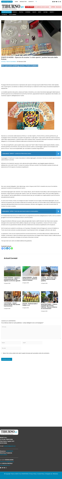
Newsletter (23, 1)
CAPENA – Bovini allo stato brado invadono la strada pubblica (47, 7)
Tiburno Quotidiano (6, 12)
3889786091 (9, 451)
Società (52, 12)
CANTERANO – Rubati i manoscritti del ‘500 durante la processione (12, 304)
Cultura (45, 12)
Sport (39, 12)
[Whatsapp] (12, 248)
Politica (21, 12)
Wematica (55, 473)
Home (16, 1)
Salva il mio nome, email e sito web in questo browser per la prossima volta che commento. (26, 353)
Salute (34, 12)
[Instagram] (58, 1)
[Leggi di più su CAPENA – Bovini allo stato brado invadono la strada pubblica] (49, 271)
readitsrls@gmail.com (9, 446)
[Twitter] (54, 1)
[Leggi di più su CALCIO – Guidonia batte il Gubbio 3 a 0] (30, 296)
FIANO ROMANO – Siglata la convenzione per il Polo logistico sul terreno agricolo (12, 279)
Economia (27, 12)
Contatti (31, 1)
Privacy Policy (32, 473)
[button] (36, 1)
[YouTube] (56, 1)
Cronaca (14, 12)
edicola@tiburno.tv (5, 465)
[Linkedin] (7, 248)
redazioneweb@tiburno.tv (7, 461)
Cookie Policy (40, 473)
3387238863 (3, 454)
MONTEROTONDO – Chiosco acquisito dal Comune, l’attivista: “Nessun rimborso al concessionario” (49, 306)
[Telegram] (9, 248)
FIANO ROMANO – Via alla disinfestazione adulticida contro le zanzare (29, 279)
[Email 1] (60, 1)
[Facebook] (53, 1)
